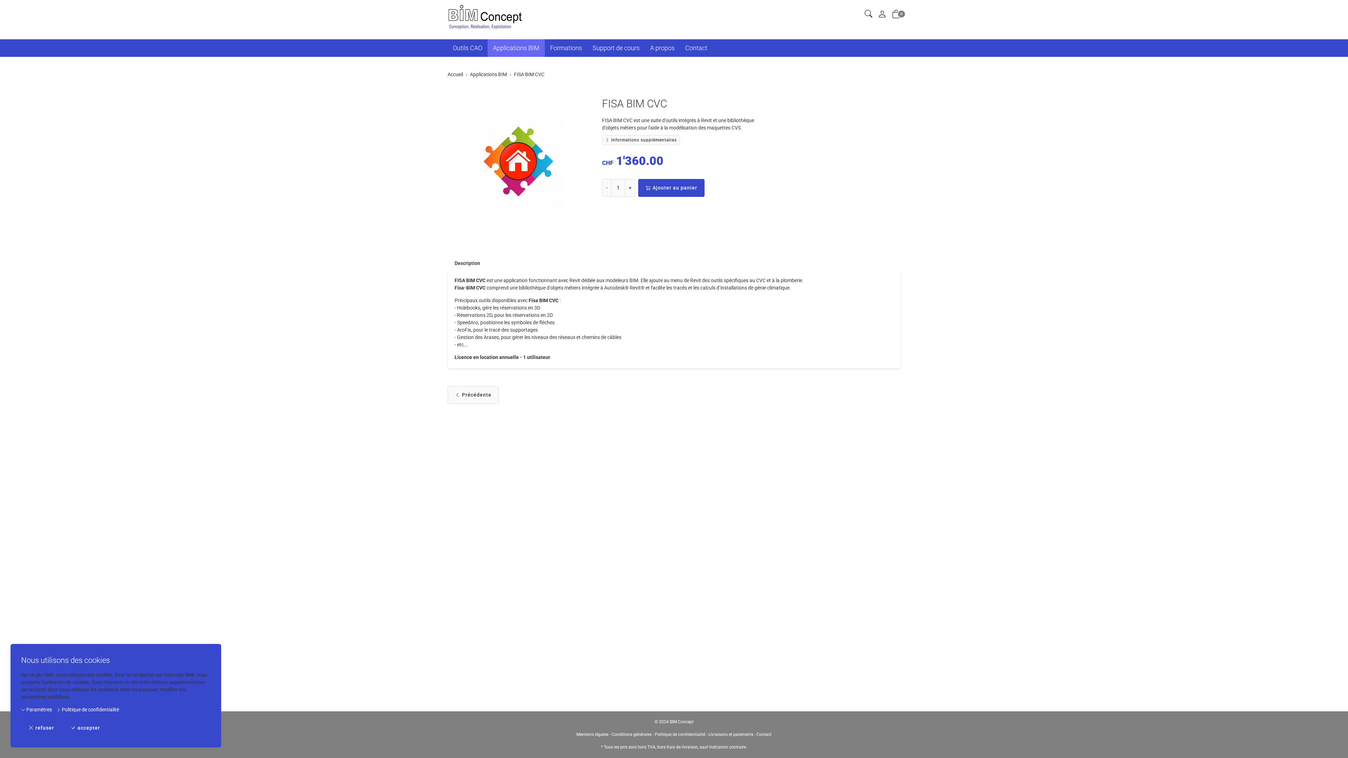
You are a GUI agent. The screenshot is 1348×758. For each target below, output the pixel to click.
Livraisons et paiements (730, 734)
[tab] (464, 263)
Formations (566, 48)
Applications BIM (516, 48)
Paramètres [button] (38, 709)
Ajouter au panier (675, 188)
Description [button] (467, 263)
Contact (696, 48)
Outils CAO (467, 48)
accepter (89, 728)
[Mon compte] (882, 14)
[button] (868, 14)
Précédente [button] (476, 395)
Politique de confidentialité (90, 709)
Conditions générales (632, 734)
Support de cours (616, 48)
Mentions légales (592, 734)
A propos (662, 48)
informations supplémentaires (643, 140)
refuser (44, 728)
